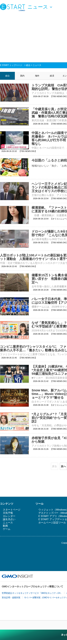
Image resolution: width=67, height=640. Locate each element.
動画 (5, 525)
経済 (52, 76)
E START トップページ (11, 65)
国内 (22, 76)
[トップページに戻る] (13, 7)
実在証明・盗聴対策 (11, 597)
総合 (28, 65)
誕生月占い (9, 519)
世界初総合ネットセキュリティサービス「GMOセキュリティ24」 (32, 593)
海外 (37, 76)
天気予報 (8, 512)
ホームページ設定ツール (52, 522)
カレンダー (9, 516)
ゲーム (6, 529)
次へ (63, 466)
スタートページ (11, 509)
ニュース (37, 65)
